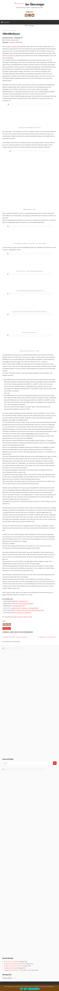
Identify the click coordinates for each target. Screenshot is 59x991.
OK (21, 988)
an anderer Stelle (15, 46)
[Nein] (57, 988)
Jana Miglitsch (11, 55)
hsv (19, 632)
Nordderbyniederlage (19, 606)
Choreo (11, 632)
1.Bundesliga (6, 632)
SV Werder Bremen (28, 632)
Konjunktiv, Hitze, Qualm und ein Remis (14, 963)
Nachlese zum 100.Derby (24, 612)
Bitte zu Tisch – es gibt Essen (11, 961)
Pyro (22, 632)
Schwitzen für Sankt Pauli (10, 968)
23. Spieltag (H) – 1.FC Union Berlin (47, 637)
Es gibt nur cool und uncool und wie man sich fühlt (29, 610)
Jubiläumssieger (23, 601)
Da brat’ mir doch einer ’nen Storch (13, 966)
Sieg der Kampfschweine (26, 603)
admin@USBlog (13, 30)
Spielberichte (6, 628)
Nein (25, 988)
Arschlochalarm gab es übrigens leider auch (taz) (18, 617)
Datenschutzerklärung (34, 988)
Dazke (15, 632)
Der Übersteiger (34, 4)
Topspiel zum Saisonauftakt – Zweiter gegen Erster (17, 970)
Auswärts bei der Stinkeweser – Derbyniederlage (24, 608)
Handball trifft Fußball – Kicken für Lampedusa (15, 637)
